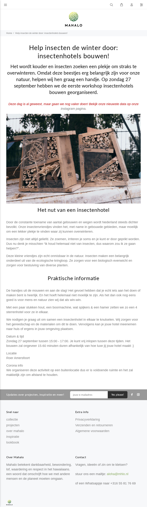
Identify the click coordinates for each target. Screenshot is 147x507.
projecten (13, 425)
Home (9, 33)
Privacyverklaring (87, 419)
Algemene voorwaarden (92, 431)
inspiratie (12, 436)
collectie (12, 419)
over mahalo (15, 431)
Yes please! (117, 395)
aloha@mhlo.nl (117, 474)
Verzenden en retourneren (94, 425)
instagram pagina (73, 108)
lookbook (12, 442)
